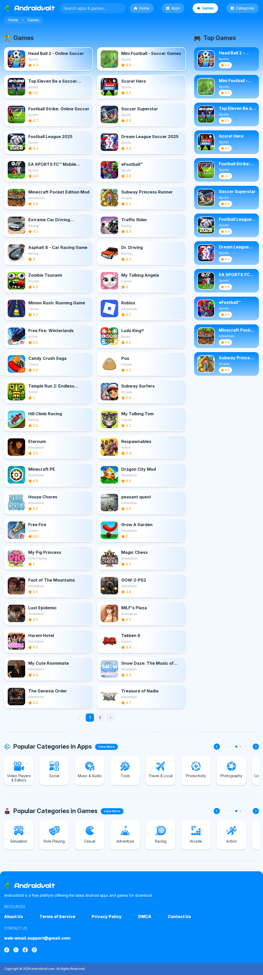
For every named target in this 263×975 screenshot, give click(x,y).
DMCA (144, 916)
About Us (13, 916)
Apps (175, 8)
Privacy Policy (107, 916)
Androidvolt (34, 886)
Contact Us (179, 916)
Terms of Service (57, 916)
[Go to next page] (110, 717)
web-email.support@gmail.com (37, 938)
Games (208, 8)
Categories (245, 8)
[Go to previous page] (80, 717)
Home (144, 8)
